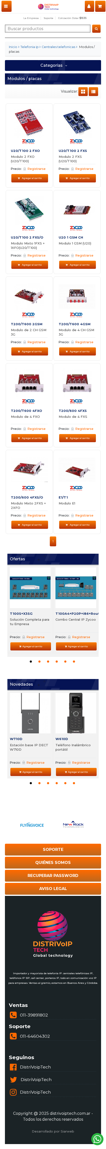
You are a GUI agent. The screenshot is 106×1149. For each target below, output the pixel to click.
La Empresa (31, 18)
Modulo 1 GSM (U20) (75, 243)
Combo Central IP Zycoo (75, 619)
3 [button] (48, 661)
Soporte (48, 18)
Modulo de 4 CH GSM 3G (76, 332)
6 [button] (73, 661)
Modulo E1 (67, 503)
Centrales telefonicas (58, 47)
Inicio (13, 47)
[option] (30, 609)
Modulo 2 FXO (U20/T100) (23, 159)
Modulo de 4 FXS (73, 417)
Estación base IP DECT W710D (29, 747)
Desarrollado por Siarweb (53, 1131)
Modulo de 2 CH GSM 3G (28, 332)
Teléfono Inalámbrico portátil (73, 747)
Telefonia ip (29, 47)
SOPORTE (53, 849)
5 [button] (65, 661)
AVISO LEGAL (53, 888)
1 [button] (30, 661)
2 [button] (39, 661)
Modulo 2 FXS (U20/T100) (70, 159)
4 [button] (56, 661)
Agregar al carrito (31, 178)
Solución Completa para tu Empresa (29, 621)
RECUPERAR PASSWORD (53, 875)
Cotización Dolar (72, 18)
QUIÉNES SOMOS (53, 862)
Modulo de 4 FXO (25, 417)
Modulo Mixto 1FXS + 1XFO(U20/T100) (28, 245)
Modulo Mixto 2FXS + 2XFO (28, 505)
